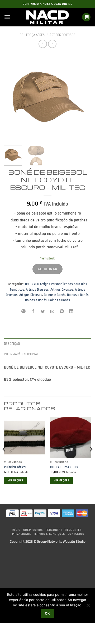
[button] (7, 17)
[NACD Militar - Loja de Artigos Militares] (47, 17)
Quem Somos (33, 530)
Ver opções (15, 480)
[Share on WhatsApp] (23, 312)
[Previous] (12, 97)
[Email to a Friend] (52, 312)
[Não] (88, 607)
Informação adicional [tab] (21, 354)
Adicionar (47, 269)
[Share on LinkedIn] (71, 312)
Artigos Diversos (62, 35)
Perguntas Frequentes (64, 530)
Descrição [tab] (12, 344)
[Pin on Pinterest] (62, 312)
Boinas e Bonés (54, 295)
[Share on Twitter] (42, 312)
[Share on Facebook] (33, 312)
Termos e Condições (49, 534)
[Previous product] (52, 44)
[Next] (82, 97)
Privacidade (21, 534)
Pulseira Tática (15, 467)
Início (16, 530)
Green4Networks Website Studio (61, 541)
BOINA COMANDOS (64, 467)
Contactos (76, 534)
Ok (47, 613)
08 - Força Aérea (32, 35)
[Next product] (43, 44)
